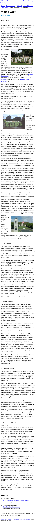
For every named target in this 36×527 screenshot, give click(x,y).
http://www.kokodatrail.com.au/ (11, 507)
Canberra (4, 79)
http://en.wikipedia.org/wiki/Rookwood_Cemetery (16, 500)
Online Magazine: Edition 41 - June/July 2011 (22, 519)
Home (3, 6)
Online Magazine (10, 6)
